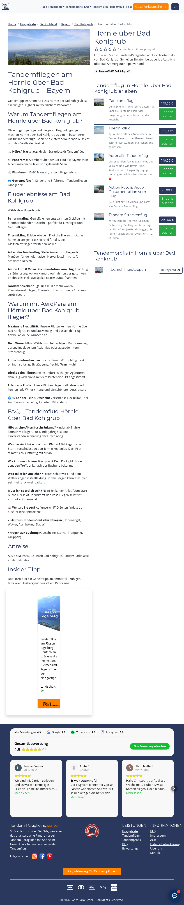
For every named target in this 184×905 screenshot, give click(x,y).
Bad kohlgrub (83, 24)
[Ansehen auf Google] (18, 767)
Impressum (158, 835)
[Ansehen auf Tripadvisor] (74, 767)
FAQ (153, 831)
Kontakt (155, 853)
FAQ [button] (86, 6)
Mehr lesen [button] (22, 793)
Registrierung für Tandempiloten (92, 871)
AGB (153, 840)
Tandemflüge (131, 835)
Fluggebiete (28, 24)
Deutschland (48, 24)
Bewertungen (131, 848)
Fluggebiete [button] (55, 6)
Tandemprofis (74, 6)
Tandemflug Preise (121, 6)
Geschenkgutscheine (150, 6)
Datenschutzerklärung (165, 844)
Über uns (156, 848)
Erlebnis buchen (167, 114)
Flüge (43, 6)
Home (12, 24)
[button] (10, 788)
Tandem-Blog (100, 6)
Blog (125, 844)
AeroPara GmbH (83, 900)
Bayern (65, 24)
